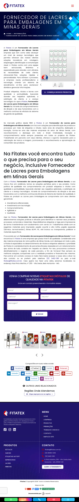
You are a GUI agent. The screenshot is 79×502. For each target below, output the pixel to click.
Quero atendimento (52, 467)
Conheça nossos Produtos (59, 92)
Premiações (48, 426)
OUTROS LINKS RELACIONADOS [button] (41, 385)
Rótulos (8, 449)
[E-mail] (53, 499)
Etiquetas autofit (12, 456)
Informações (20, 34)
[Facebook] (5, 429)
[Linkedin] (14, 429)
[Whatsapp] (11, 499)
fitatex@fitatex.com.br (13, 261)
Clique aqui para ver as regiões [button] (40, 394)
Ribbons (8, 467)
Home (8, 34)
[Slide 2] (61, 84)
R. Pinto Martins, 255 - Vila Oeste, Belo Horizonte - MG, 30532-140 (58, 461)
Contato (47, 433)
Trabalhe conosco (51, 430)
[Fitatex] (14, 6)
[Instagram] (9, 429)
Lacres (8, 463)
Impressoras (10, 460)
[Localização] (68, 499)
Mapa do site (49, 437)
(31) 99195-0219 (50, 453)
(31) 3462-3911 (52, 258)
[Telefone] (39, 499)
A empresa (48, 420)
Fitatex (8, 48)
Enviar (40, 314)
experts (48, 493)
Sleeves (8, 453)
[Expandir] (72, 6)
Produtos (48, 423)
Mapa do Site (39, 485)
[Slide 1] (55, 84)
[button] (41, 84)
